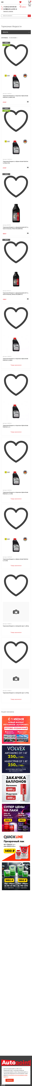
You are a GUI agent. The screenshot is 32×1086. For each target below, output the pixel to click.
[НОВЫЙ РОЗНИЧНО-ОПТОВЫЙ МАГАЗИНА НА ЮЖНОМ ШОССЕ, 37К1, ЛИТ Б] (16, 22)
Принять (9, 1080)
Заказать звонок (8, 11)
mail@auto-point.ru (10, 9)
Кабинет (24, 6)
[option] (16, 730)
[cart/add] (27, 101)
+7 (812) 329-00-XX (9, 7)
